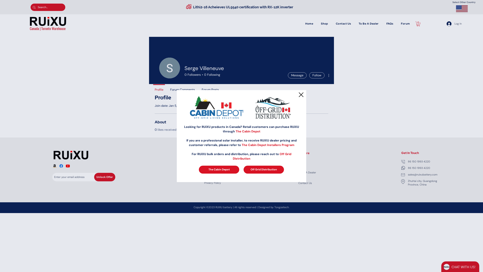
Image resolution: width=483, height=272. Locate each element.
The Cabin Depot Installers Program (268, 145)
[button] (301, 94)
